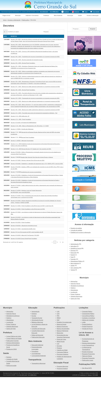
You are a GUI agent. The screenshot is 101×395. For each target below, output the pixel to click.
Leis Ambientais (36, 353)
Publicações (25, 20)
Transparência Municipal (38, 363)
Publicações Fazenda (12, 340)
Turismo (73, 270)
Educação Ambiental (37, 345)
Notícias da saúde (11, 365)
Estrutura (8, 357)
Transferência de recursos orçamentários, (31, 172)
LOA (58, 311)
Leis (58, 343)
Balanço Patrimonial (62, 330)
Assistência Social (76, 248)
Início (4, 20)
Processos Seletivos (62, 354)
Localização (74, 292)
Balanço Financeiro (62, 326)
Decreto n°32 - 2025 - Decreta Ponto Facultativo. (23, 63)
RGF (58, 320)
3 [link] (60, 242)
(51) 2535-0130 (44, 11)
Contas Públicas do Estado (14, 338)
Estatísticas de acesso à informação (81, 232)
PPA (58, 315)
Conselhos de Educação (38, 328)
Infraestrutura (74, 290)
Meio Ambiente (58, 15)
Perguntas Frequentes (88, 358)
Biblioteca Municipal (37, 322)
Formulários (35, 351)
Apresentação (35, 311)
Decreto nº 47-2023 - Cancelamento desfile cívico (23, 228)
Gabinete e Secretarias (32, 15)
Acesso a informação (92, 15)
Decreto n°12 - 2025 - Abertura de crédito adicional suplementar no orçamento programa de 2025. (35, 101)
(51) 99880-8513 (54, 11)
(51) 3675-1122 (23, 375)
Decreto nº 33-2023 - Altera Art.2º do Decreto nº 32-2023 (25, 235)
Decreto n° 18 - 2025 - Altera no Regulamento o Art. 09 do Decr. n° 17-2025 (30, 125)
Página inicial (6, 15)
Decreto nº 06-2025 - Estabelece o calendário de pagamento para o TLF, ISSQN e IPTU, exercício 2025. (37, 163)
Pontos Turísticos (75, 294)
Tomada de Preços (87, 328)
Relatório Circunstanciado (64, 322)
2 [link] (57, 242)
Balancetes (60, 333)
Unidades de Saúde (12, 359)
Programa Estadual (62, 368)
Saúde (80, 15)
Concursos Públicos (62, 352)
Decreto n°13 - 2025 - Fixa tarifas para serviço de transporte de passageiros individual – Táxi (34, 113)
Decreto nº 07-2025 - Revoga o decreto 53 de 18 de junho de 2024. (28, 160)
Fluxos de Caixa (61, 339)
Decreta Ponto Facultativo (27, 137)
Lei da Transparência (88, 345)
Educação (70, 15)
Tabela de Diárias (87, 356)
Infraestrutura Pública (76, 261)
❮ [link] (52, 242)
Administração (75, 244)
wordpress (82, 375)
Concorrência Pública (88, 315)
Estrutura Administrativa (13, 343)
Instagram (76, 11)
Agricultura (74, 246)
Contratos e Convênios (88, 318)
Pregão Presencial (87, 326)
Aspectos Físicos (75, 283)
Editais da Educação (37, 335)
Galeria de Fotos (75, 298)
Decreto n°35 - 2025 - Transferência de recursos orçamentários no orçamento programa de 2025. (35, 56)
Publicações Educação (38, 337)
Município (18, 15)
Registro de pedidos (76, 228)
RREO (59, 318)
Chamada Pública (87, 311)
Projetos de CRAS (11, 349)
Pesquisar (46, 31)
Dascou (90, 375)
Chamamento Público (88, 313)
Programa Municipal (62, 366)
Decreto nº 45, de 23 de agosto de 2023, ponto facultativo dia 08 (27, 232)
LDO (58, 313)
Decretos (59, 346)
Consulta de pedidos (76, 230)
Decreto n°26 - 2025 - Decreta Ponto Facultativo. (23, 90)
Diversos (73, 250)
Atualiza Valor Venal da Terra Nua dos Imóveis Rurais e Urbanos (37, 157)
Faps (72, 257)
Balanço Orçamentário (63, 328)
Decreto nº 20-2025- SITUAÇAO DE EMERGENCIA (23, 122)
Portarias (59, 348)
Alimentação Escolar (37, 320)
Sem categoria (75, 267)
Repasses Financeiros (88, 354)
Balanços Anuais (61, 324)
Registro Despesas (87, 351)
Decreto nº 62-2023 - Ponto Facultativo (20, 222)
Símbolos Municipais (76, 296)
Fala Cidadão (96, 11)
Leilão (84, 322)
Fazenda (73, 259)
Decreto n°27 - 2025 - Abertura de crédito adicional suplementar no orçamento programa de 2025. (35, 86)
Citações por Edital (62, 350)
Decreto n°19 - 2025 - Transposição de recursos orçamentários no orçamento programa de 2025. (35, 98)
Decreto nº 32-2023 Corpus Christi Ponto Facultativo (24, 238)
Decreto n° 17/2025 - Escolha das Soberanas (22, 129)
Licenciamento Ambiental (39, 355)
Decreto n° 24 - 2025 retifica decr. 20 (20, 116)
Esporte (73, 254)
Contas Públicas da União (13, 336)
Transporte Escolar (37, 318)
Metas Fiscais (61, 341)
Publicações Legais (87, 360)
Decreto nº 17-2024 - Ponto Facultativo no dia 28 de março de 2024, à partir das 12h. (32, 205)
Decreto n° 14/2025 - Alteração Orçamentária (22, 140)
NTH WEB (95, 375)
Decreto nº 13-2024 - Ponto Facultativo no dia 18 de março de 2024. (28, 209)
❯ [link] (62, 242)
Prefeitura (46, 15)
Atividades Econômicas (77, 285)
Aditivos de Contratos (88, 320)
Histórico (73, 288)
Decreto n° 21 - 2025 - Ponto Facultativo (21, 119)
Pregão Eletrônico (87, 324)
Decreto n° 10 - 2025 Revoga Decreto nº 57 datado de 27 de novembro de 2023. (31, 149)
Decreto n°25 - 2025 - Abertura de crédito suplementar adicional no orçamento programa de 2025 (35, 109)
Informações (74, 281)
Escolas (34, 315)
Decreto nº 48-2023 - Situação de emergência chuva (24, 225)
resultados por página (13, 31)
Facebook (66, 11)
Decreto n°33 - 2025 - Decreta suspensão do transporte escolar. (27, 59)
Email (86, 11)
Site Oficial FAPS (87, 368)
